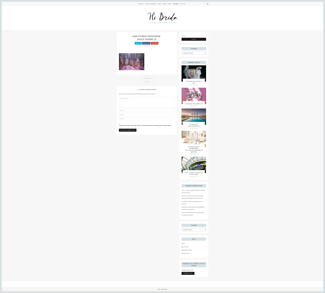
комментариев (187, 250)
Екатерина (184, 201)
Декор (159, 4)
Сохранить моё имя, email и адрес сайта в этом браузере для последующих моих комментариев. (145, 125)
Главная (141, 4)
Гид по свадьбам (150, 4)
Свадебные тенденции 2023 (194, 103)
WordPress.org (185, 253)
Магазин (176, 4)
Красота (182, 4)
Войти (183, 243)
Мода (164, 4)
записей (185, 247)
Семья (170, 4)
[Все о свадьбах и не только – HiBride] (162, 18)
